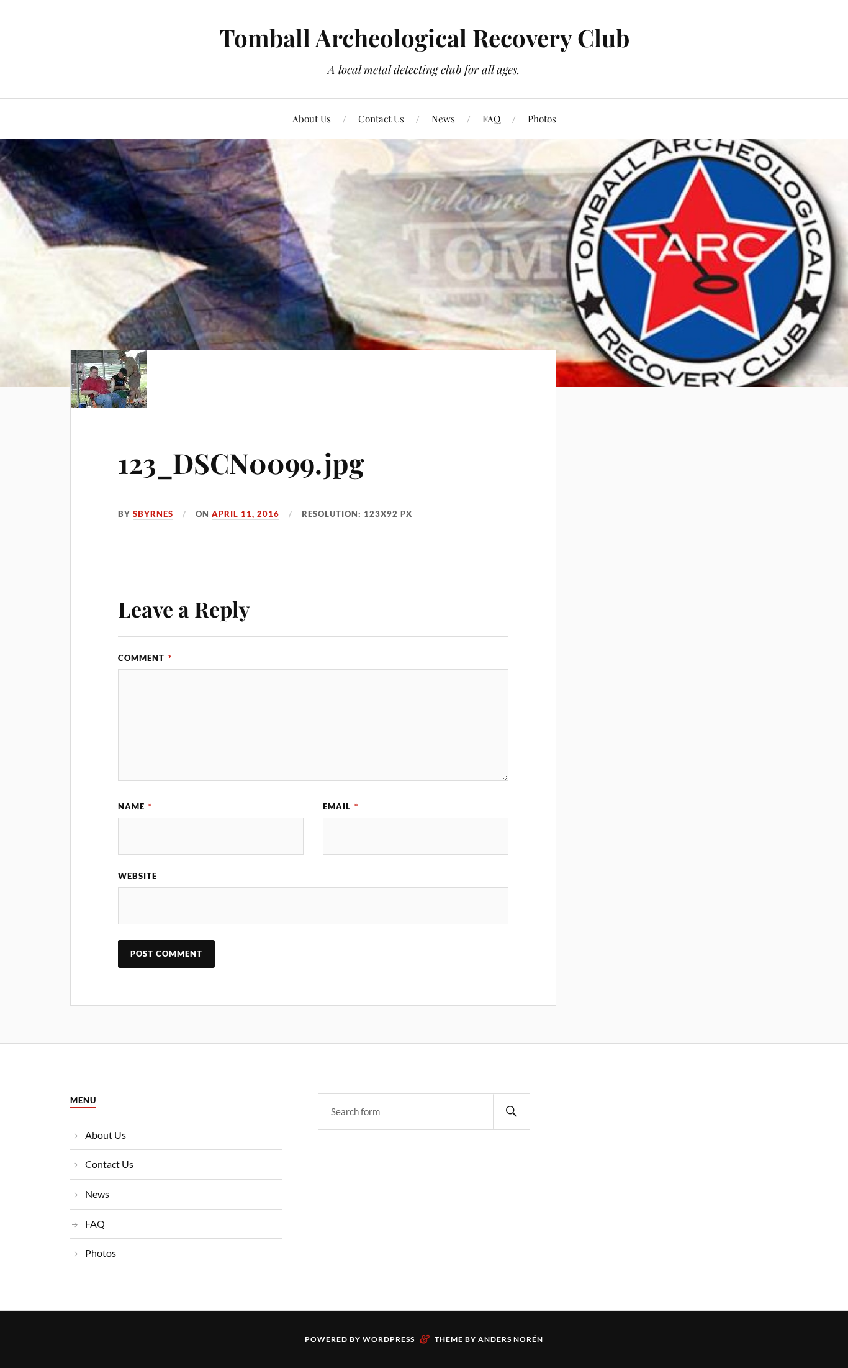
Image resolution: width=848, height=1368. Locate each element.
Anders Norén (510, 1339)
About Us (311, 118)
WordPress (389, 1339)
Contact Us (381, 118)
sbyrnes (153, 514)
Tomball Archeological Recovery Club (424, 37)
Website (137, 876)
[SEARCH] (511, 1111)
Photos (542, 118)
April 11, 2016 (245, 514)
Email (340, 806)
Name (135, 806)
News (443, 118)
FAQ (491, 118)
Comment (145, 658)
